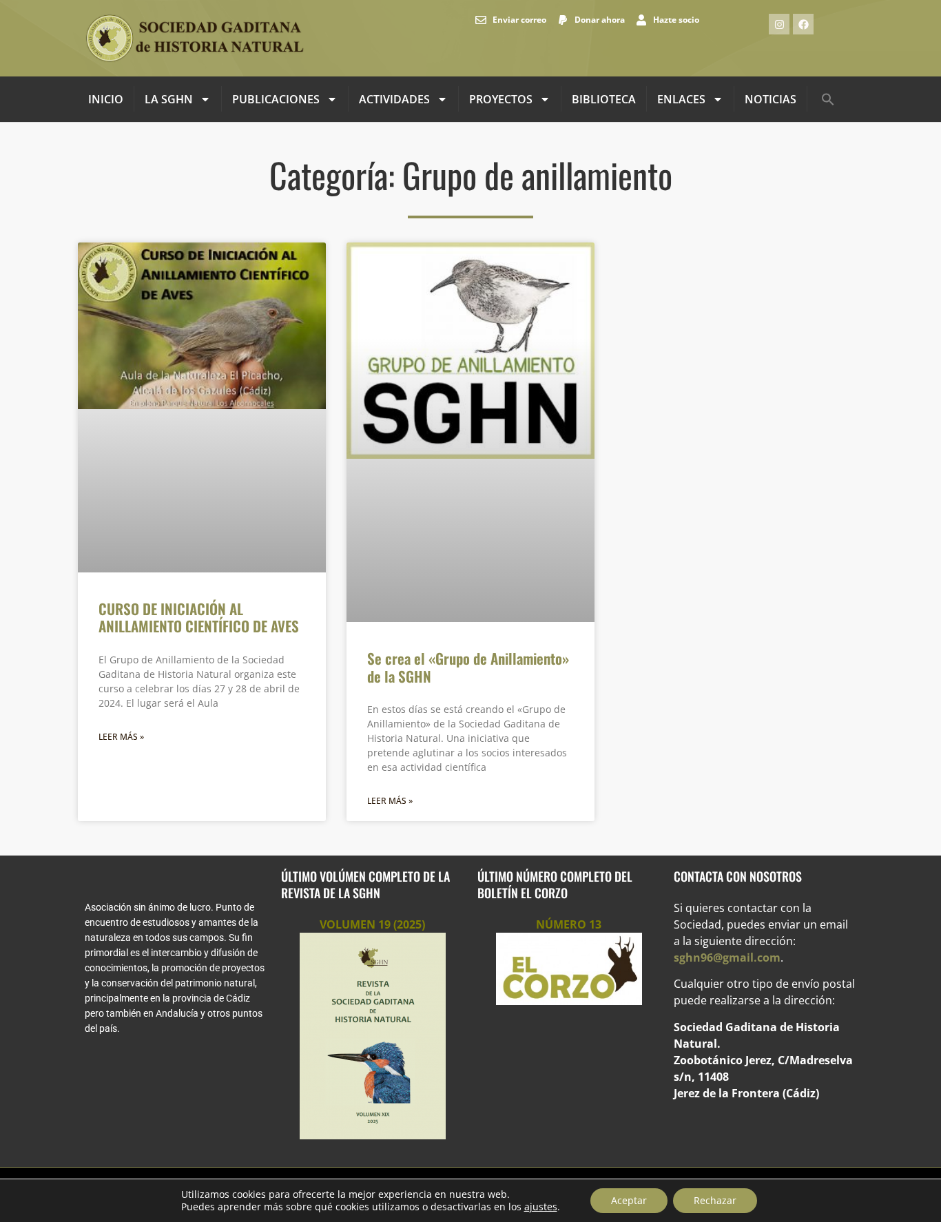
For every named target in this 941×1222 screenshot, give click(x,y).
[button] (828, 99)
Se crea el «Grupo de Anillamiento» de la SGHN (468, 667)
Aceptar (629, 1200)
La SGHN (169, 99)
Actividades (394, 99)
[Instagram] (779, 24)
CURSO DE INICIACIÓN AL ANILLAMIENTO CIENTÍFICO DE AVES (199, 617)
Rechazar (715, 1200)
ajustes (540, 1207)
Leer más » (121, 737)
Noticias (770, 99)
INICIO (105, 99)
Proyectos (500, 99)
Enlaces (681, 99)
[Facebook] (803, 24)
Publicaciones (276, 99)
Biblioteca (604, 99)
